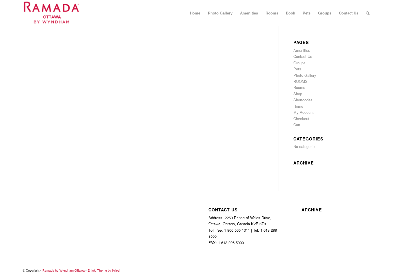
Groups (299, 62)
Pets (297, 69)
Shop (297, 93)
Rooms (299, 87)
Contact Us (302, 56)
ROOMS (300, 81)
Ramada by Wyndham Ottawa (63, 270)
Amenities (301, 50)
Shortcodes (303, 100)
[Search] (367, 13)
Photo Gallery (304, 75)
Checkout (301, 118)
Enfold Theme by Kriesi (104, 270)
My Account (303, 112)
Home (298, 106)
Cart (296, 124)
